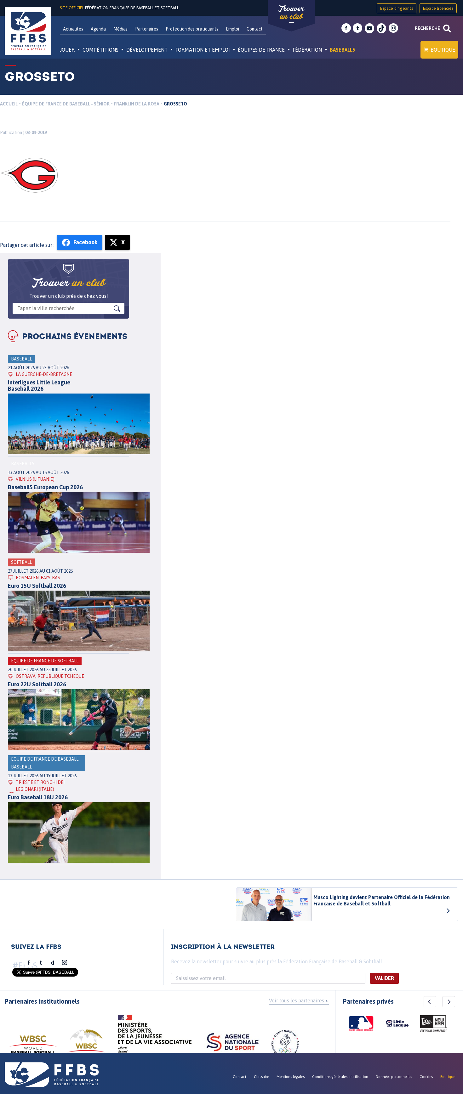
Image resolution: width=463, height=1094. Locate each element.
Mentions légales (291, 1076)
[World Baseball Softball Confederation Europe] (86, 1044)
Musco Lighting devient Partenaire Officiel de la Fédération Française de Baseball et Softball (381, 900)
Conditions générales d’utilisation (340, 1076)
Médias (120, 28)
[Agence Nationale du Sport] (232, 1043)
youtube (369, 28)
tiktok (381, 28)
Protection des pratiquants (192, 28)
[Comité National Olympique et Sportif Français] (285, 1045)
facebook (346, 28)
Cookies (426, 1076)
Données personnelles (394, 1076)
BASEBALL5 (342, 50)
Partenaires (146, 28)
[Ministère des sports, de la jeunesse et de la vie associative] (155, 1036)
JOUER (67, 50)
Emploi (232, 28)
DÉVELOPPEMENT (147, 50)
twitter (357, 28)
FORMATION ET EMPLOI (202, 50)
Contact (255, 28)
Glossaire (261, 1076)
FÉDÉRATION (307, 50)
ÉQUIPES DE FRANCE (261, 50)
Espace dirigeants (396, 8)
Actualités (73, 28)
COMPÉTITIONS (100, 50)
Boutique (443, 50)
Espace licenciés (438, 8)
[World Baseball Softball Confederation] (33, 1047)
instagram (393, 28)
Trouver (291, 12)
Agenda (98, 28)
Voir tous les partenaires (296, 1000)
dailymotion (52, 963)
